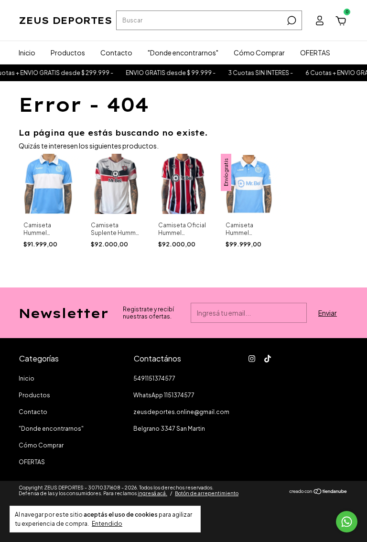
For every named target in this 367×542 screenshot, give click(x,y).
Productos (68, 52)
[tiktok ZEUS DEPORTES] (267, 358)
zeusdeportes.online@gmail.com (181, 411)
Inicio (27, 52)
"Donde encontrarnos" (183, 52)
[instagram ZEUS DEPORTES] (252, 358)
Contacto (116, 52)
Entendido (107, 523)
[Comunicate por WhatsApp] (346, 521)
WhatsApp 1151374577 (163, 395)
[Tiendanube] (318, 492)
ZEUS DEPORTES (65, 20)
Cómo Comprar (259, 52)
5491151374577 (154, 378)
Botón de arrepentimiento (206, 493)
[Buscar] (291, 20)
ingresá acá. (152, 493)
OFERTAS (315, 52)
